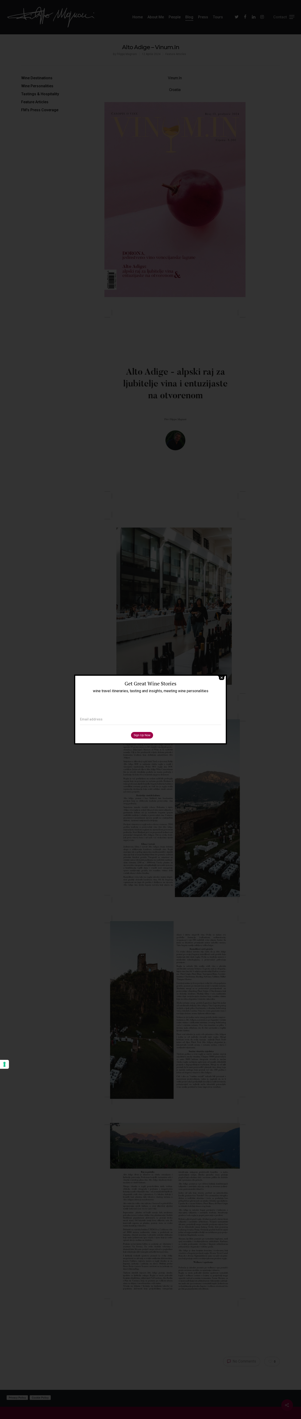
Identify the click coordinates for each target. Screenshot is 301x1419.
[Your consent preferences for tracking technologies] (4, 1064)
